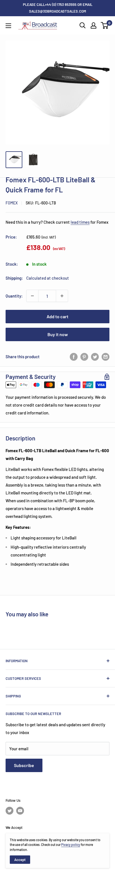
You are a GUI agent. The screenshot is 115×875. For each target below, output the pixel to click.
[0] (104, 25)
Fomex (12, 203)
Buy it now (57, 334)
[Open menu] (8, 25)
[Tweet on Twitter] (95, 356)
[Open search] (83, 25)
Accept (20, 859)
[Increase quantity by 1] (62, 296)
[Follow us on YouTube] (20, 811)
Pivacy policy (70, 844)
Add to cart (57, 316)
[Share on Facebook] (74, 356)
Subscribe (24, 765)
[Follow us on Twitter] (9, 811)
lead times (80, 222)
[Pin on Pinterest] (84, 356)
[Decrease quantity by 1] (32, 296)
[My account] (93, 25)
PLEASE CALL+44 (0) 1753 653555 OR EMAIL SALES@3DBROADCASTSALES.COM (57, 7)
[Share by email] (105, 356)
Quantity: (14, 295)
